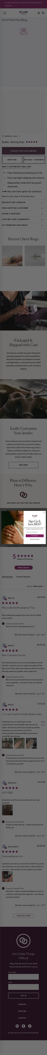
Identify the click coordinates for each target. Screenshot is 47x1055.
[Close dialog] (44, 512)
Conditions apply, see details (34, 539)
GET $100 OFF (34, 535)
